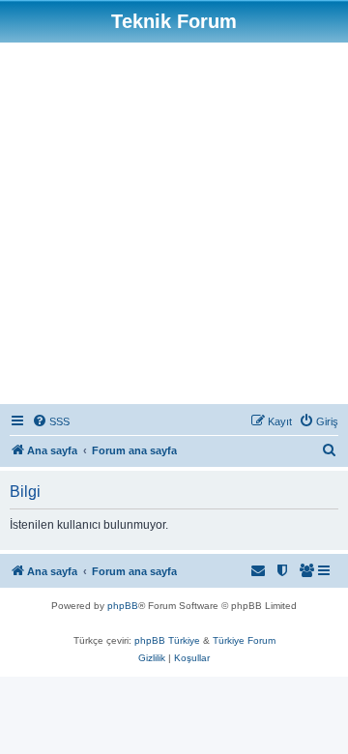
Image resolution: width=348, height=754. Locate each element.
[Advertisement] (174, 226)
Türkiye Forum (244, 640)
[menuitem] (51, 421)
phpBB (122, 605)
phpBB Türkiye (167, 640)
